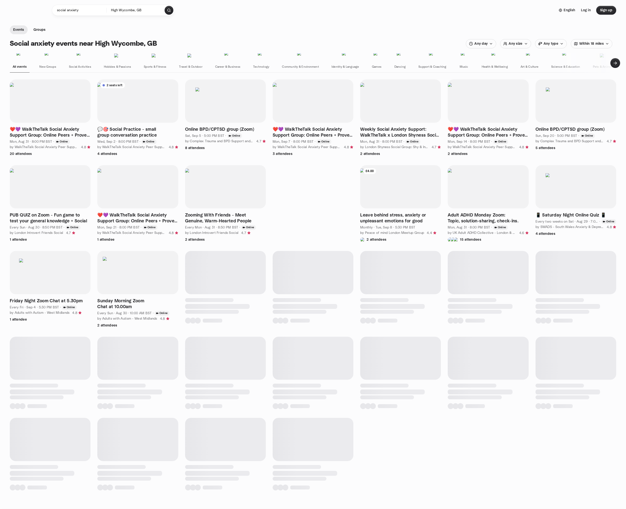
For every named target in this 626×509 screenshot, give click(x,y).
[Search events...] (169, 10)
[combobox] (136, 10)
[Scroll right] (615, 63)
